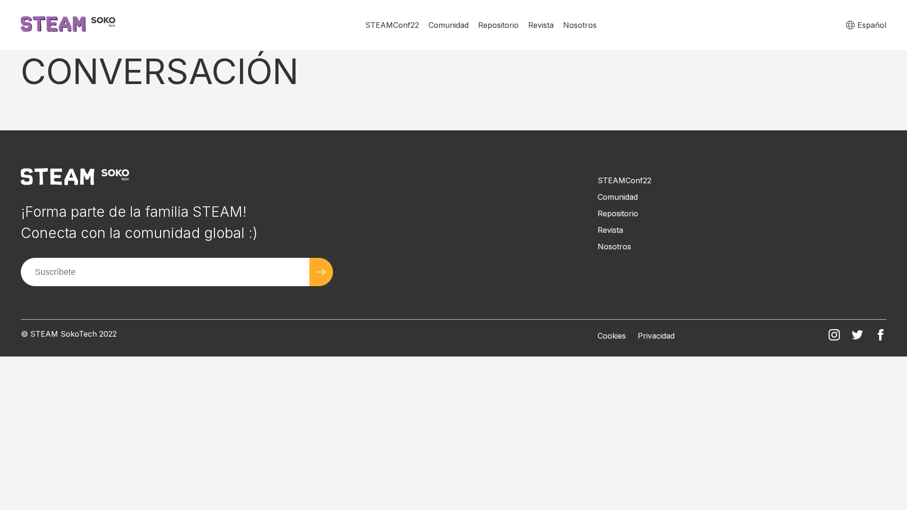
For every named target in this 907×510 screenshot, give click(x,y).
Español (871, 25)
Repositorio (498, 25)
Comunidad (448, 25)
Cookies (612, 335)
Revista (541, 25)
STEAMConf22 (392, 25)
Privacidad (656, 335)
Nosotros (580, 25)
